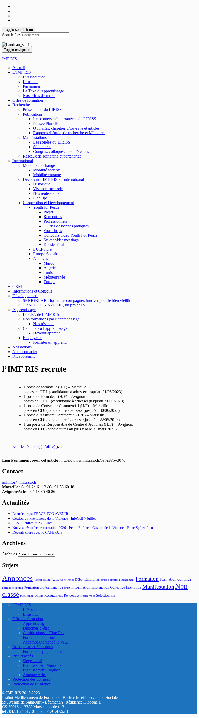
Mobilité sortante (47, 170)
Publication (27, 595)
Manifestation (158, 587)
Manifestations (35, 137)
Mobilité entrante (47, 175)
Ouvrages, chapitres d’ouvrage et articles (66, 128)
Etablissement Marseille (42, 665)
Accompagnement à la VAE (46, 642)
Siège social (32, 661)
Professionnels (55, 221)
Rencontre (71, 595)
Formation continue (175, 579)
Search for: (11, 35)
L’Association (34, 77)
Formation (147, 579)
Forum (66, 587)
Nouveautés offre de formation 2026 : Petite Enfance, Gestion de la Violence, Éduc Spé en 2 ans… (85, 528)
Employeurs (32, 337)
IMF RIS (9, 59)
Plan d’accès (22, 656)
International (22, 161)
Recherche (21, 105)
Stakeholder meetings (61, 240)
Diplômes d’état (36, 628)
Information (80, 587)
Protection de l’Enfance (31, 684)
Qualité (39, 595)
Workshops (53, 230)
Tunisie (49, 272)
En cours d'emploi (107, 579)
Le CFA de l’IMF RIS (41, 314)
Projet (48, 212)
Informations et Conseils (32, 291)
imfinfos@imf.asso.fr (19, 482)
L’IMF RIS (21, 72)
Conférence (67, 579)
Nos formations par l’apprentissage (51, 319)
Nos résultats (43, 323)
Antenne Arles (34, 674)
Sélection (103, 595)
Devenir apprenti (47, 333)
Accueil (18, 67)
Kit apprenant (23, 356)
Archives (40, 258)
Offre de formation (27, 100)
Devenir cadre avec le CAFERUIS (37, 532)
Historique (41, 184)
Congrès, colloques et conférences (61, 151)
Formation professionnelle (42, 587)
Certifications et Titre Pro (43, 633)
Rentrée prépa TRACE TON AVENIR (40, 514)
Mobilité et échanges (39, 165)
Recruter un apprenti (50, 342)
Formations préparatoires (43, 651)
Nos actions (22, 347)
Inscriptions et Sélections (32, 647)
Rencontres (53, 216)
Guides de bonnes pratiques (66, 226)
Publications (33, 114)
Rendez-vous (87, 595)
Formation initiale (12, 587)
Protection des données (31, 679)
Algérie (50, 268)
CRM (17, 286)
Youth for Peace (46, 207)
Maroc (49, 263)
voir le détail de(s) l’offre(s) (35, 446)
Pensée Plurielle (46, 123)
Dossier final (54, 244)
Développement (25, 296)
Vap (113, 595)
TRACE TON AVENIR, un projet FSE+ (56, 305)
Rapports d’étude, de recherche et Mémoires (69, 133)
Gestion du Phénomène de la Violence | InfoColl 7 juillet (54, 518)
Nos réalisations (46, 193)
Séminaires (42, 147)
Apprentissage (24, 310)
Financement (126, 579)
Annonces (17, 578)
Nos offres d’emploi (39, 95)
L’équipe (40, 198)
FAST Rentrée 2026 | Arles (32, 523)
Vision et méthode (48, 188)
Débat (79, 579)
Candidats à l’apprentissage (45, 328)
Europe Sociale (45, 254)
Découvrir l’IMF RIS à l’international (53, 179)
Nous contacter (24, 351)
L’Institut (30, 81)
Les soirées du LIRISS (51, 142)
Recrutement (53, 595)
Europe (49, 282)
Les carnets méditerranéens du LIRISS (64, 119)
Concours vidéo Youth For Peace (70, 235)
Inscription (133, 587)
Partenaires (32, 86)
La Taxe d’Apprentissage (43, 91)
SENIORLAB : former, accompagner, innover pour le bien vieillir (76, 300)
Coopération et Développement (48, 202)
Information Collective (108, 587)
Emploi (89, 579)
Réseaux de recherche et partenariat (52, 156)
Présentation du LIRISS (42, 109)
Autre (55, 579)
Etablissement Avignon (41, 670)
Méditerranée (54, 277)
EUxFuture (42, 249)
